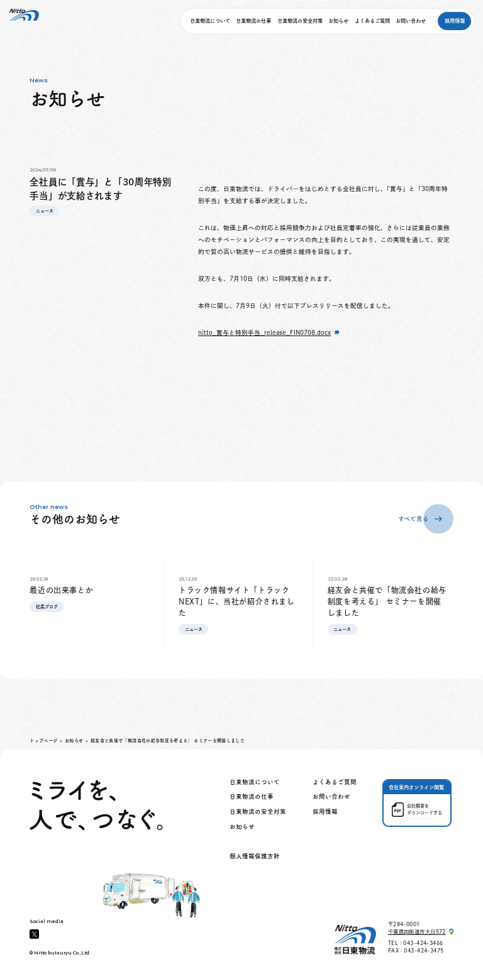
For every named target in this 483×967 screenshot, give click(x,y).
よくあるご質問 (372, 20)
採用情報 (455, 20)
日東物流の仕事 (253, 20)
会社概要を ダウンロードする (424, 809)
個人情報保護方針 (255, 856)
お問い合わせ (411, 20)
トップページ (43, 740)
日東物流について (210, 20)
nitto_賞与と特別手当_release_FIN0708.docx (264, 333)
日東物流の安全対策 (300, 20)
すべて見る (413, 519)
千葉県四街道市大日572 (417, 931)
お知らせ (338, 20)
